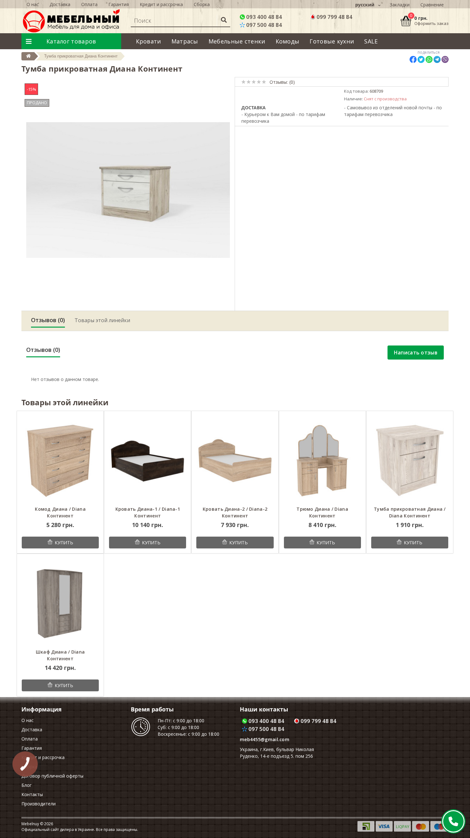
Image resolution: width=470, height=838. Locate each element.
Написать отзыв (415, 352)
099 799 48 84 (333, 16)
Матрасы (184, 41)
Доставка (60, 4)
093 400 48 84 (263, 16)
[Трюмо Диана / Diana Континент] (322, 460)
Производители (38, 804)
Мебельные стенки (236, 41)
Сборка (202, 4)
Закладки (400, 5)
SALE (371, 41)
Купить (64, 542)
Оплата (89, 4)
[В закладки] (85, 419)
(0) (292, 82)
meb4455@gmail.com (264, 739)
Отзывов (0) (48, 320)
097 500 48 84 (263, 24)
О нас (33, 4)
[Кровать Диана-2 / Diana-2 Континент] (235, 460)
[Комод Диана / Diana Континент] (60, 460)
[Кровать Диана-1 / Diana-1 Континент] (147, 460)
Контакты (32, 794)
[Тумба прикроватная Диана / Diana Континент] (410, 460)
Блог (26, 785)
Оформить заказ (431, 23)
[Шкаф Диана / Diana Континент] (60, 603)
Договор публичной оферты (52, 776)
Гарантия (118, 4)
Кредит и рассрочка (161, 4)
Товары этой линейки (102, 320)
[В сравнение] (94, 419)
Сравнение (432, 5)
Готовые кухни (331, 41)
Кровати (148, 41)
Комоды (288, 41)
